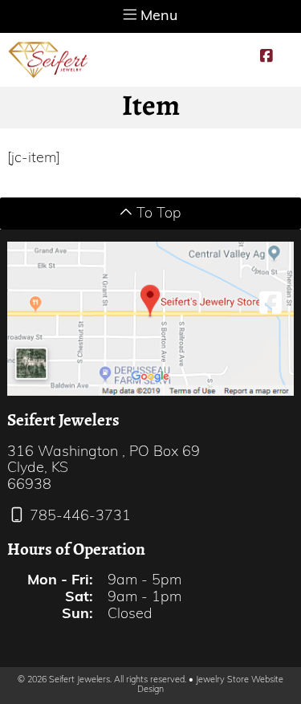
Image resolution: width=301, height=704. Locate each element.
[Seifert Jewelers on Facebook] (266, 57)
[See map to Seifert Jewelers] (150, 319)
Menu (156, 17)
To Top (156, 214)
